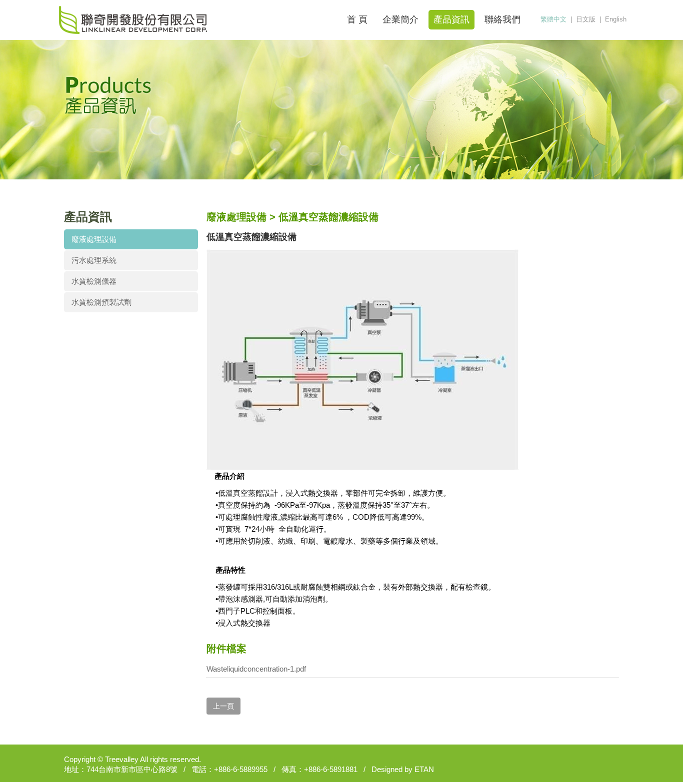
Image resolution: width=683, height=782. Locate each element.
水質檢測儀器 (94, 281)
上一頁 (223, 706)
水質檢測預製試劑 (102, 302)
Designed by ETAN (403, 769)
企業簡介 (400, 19)
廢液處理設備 (94, 239)
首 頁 (357, 19)
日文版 (586, 19)
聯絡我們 (502, 19)
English (615, 19)
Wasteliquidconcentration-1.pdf (256, 669)
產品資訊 (452, 19)
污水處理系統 (94, 260)
